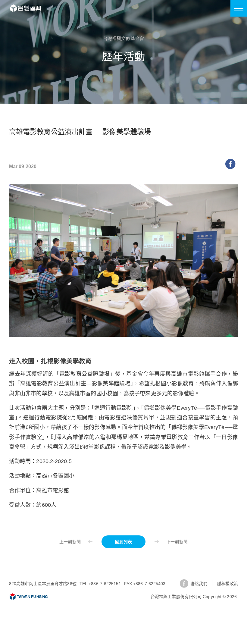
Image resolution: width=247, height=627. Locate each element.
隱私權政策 (227, 583)
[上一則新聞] (78, 541)
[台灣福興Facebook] (184, 583)
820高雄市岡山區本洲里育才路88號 (43, 583)
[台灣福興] (28, 596)
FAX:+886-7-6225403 (145, 583)
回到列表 (123, 541)
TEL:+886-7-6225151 (100, 583)
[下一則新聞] (168, 541)
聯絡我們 (198, 583)
